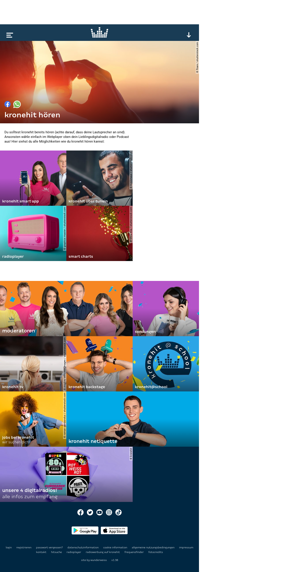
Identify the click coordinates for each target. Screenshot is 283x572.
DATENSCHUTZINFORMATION (83, 547)
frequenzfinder (134, 552)
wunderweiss (98, 560)
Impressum (186, 547)
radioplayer (74, 552)
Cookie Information (115, 547)
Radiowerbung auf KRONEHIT (103, 552)
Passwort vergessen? (49, 547)
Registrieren (23, 547)
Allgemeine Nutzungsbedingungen (153, 547)
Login (9, 547)
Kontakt (41, 552)
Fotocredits (155, 552)
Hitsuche (57, 552)
